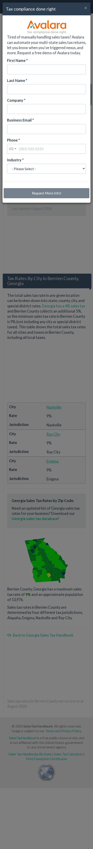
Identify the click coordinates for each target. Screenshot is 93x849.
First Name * (17, 60)
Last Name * (17, 80)
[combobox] (12, 149)
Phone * (13, 140)
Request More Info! (46, 193)
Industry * (15, 160)
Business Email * (20, 120)
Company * (16, 100)
